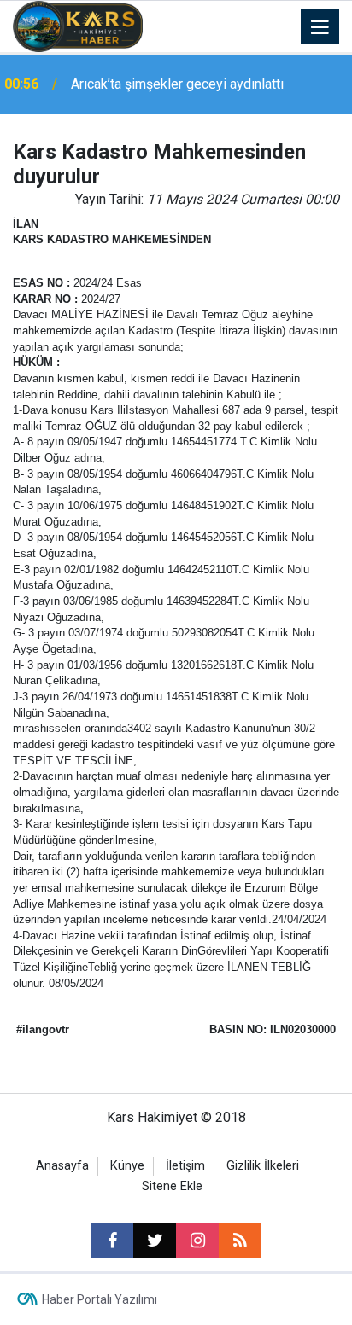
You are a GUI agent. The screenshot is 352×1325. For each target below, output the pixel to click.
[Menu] (320, 27)
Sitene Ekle (172, 1186)
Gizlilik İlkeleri (262, 1166)
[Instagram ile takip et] (197, 1240)
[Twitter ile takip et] (154, 1240)
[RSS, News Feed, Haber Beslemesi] (240, 1240)
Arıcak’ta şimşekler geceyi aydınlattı (177, 84)
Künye (127, 1166)
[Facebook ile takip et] (112, 1240)
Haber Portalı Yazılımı (99, 1299)
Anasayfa (62, 1166)
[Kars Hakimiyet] (78, 25)
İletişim (185, 1166)
